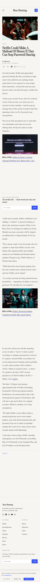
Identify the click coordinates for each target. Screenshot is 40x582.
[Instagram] (3, 514)
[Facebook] (6, 514)
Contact (24, 534)
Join (34, 207)
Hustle (4, 43)
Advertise (25, 527)
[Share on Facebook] (11, 66)
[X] (9, 514)
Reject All (17, 579)
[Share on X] (7, 66)
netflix (5, 453)
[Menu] (3, 10)
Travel (4, 531)
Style (4, 541)
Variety (15, 379)
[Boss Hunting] (20, 10)
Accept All (28, 579)
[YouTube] (12, 514)
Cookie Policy (7, 575)
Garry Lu (7, 61)
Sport (4, 544)
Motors (4, 537)
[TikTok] (15, 514)
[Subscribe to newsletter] (36, 10)
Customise (6, 579)
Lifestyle (5, 534)
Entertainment (7, 527)
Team (23, 531)
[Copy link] (3, 66)
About (24, 524)
